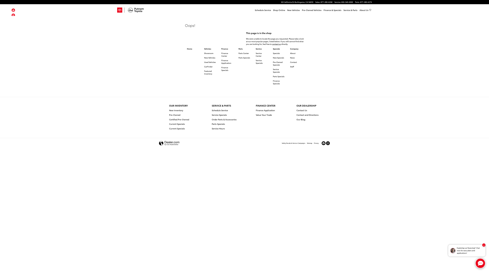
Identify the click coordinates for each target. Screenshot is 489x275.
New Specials (278, 57)
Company (294, 48)
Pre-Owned (174, 114)
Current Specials (177, 123)
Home (189, 48)
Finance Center (224, 54)
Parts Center (244, 53)
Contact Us (301, 110)
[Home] (120, 10)
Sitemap (309, 143)
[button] (13, 10)
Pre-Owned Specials (278, 63)
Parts (241, 48)
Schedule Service (263, 10)
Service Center (259, 54)
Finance (224, 48)
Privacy (316, 143)
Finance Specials (224, 68)
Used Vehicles (210, 62)
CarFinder (208, 66)
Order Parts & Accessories (224, 119)
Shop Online (279, 10)
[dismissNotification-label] (483, 245)
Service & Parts (350, 10)
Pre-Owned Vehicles (312, 10)
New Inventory (176, 110)
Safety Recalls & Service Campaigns (293, 143)
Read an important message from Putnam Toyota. (287, 19)
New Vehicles (293, 10)
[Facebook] (323, 143)
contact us (276, 44)
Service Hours (218, 128)
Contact (293, 62)
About (292, 53)
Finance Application (226, 61)
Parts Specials (244, 57)
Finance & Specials (332, 10)
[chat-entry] (480, 263)
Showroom (208, 53)
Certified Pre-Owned (179, 119)
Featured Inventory (208, 72)
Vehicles (207, 48)
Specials (276, 48)
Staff (292, 66)
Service (259, 48)
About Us (364, 10)
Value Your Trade (264, 114)
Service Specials (259, 61)
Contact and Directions (307, 114)
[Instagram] (328, 143)
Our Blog (300, 119)
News (292, 57)
